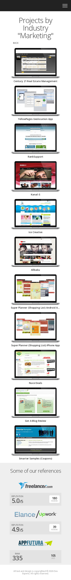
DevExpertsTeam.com (25, 6)
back (15, 43)
